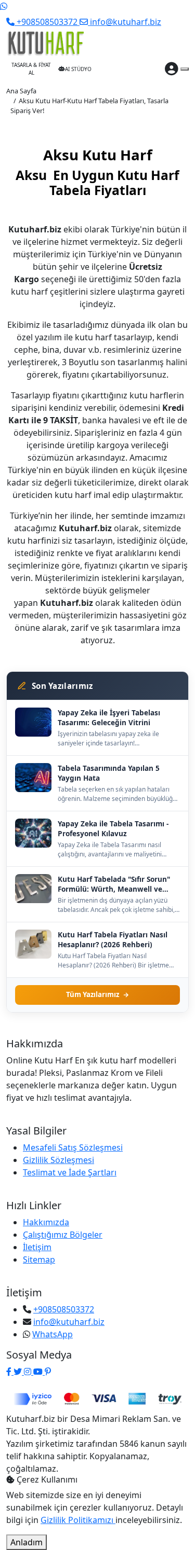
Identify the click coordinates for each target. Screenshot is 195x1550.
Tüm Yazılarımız (92, 994)
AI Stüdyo (78, 69)
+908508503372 (63, 1309)
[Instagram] (28, 1371)
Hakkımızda (46, 1222)
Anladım (26, 1542)
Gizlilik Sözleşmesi (58, 1160)
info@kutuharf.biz (69, 1321)
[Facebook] (10, 1371)
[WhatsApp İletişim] (3, 6)
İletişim (37, 1247)
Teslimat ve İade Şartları (69, 1172)
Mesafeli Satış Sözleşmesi (73, 1147)
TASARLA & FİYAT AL (31, 68)
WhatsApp (52, 1334)
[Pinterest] (48, 1371)
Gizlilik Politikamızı (78, 1520)
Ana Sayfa (21, 90)
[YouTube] (39, 1371)
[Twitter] (19, 1371)
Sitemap (39, 1259)
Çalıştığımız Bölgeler (62, 1234)
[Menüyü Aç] (184, 69)
